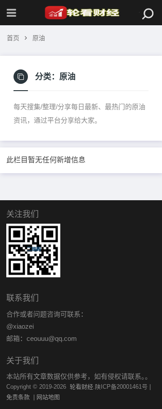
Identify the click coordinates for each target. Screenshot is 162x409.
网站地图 (48, 397)
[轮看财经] (81, 12)
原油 (38, 37)
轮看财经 (81, 386)
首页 (13, 37)
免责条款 (18, 397)
